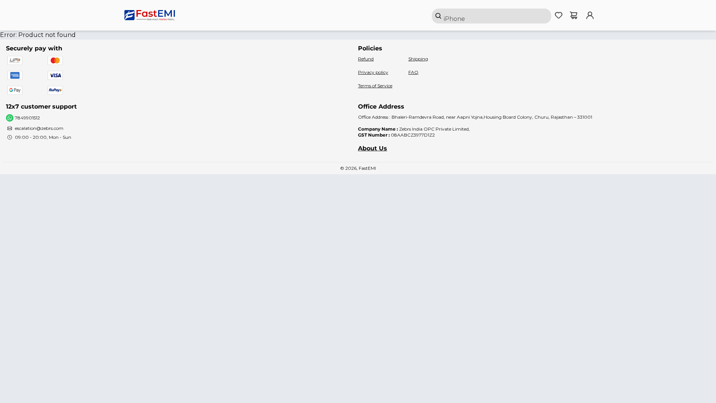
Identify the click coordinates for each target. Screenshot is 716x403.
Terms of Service (375, 85)
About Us (372, 148)
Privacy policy (373, 72)
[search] (491, 16)
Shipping (418, 59)
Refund (366, 59)
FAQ (413, 72)
